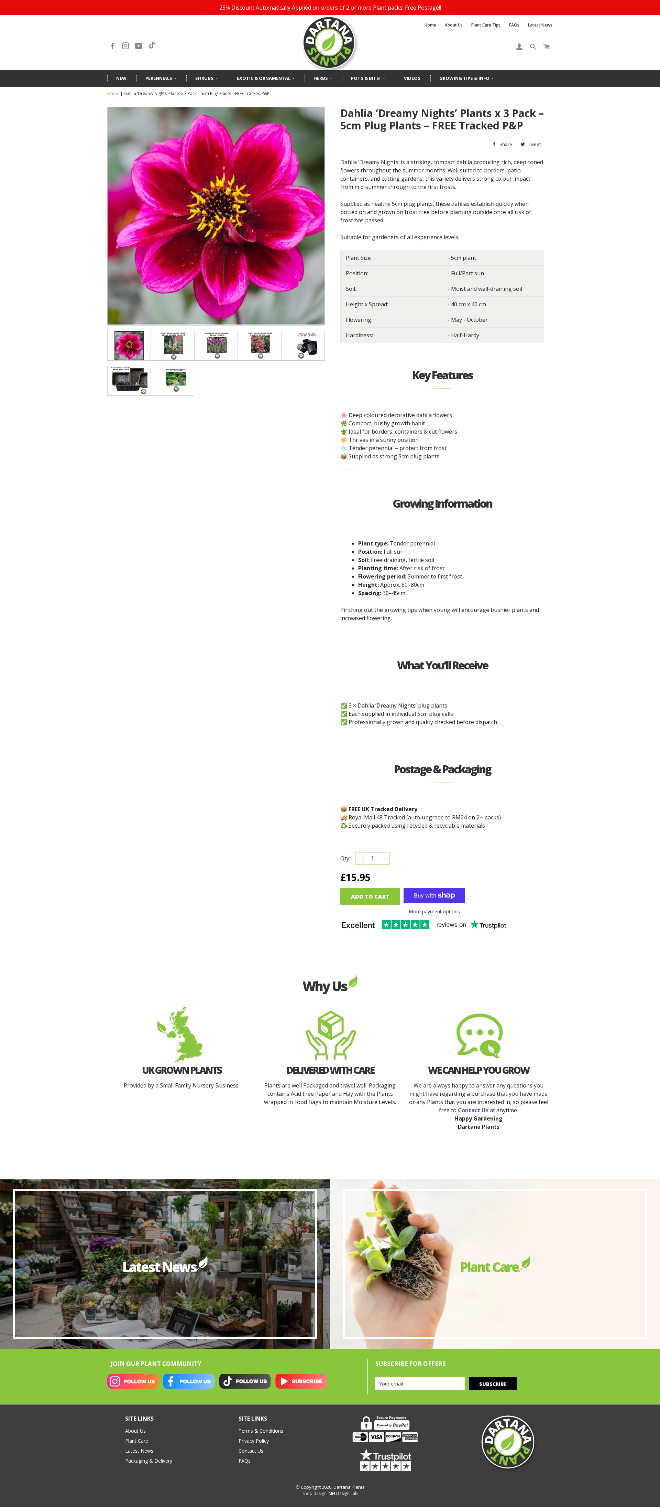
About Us (454, 25)
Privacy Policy (254, 1440)
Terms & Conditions (261, 1431)
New (121, 78)
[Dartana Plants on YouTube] (139, 46)
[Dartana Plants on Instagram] (126, 46)
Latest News (540, 25)
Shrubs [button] (204, 78)
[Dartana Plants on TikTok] (151, 46)
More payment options (434, 911)
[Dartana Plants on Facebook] (113, 46)
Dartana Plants (349, 1487)
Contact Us (251, 1450)
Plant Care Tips (485, 25)
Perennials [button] (159, 78)
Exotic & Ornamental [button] (264, 78)
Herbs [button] (321, 78)
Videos (412, 78)
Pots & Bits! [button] (366, 78)
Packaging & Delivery (148, 1460)
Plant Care (136, 1440)
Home (430, 25)
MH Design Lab (343, 1493)
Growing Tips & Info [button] (465, 78)
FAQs (514, 25)
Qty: (345, 858)
